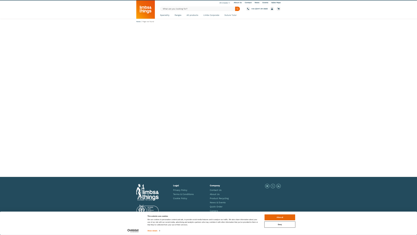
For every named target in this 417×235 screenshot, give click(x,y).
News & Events (218, 202)
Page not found (148, 21)
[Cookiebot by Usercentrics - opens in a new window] (133, 230)
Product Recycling (219, 198)
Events (265, 3)
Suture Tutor (230, 15)
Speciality (164, 15)
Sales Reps (276, 3)
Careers (214, 210)
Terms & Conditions (183, 194)
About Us (238, 3)
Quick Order (216, 206)
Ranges (178, 15)
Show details (152, 231)
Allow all (280, 217)
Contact (248, 3)
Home (138, 21)
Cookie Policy (180, 198)
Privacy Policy (180, 190)
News (257, 3)
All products (192, 15)
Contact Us (216, 190)
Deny (280, 224)
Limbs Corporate (211, 15)
